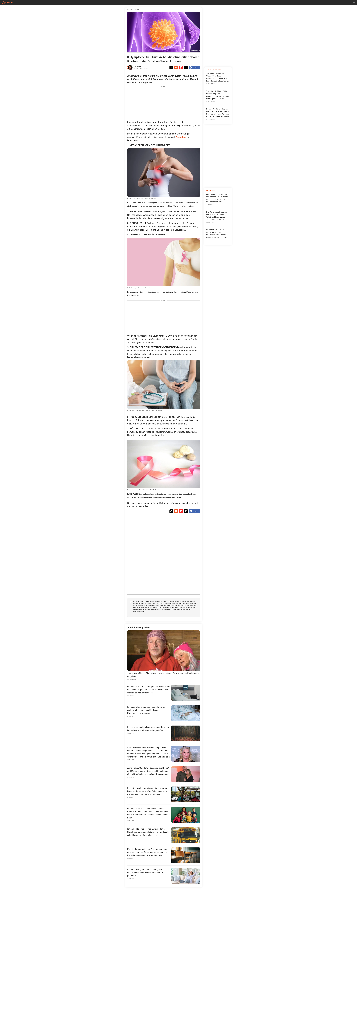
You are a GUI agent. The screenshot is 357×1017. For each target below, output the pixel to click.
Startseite (130, 9)
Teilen (196, 67)
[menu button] (354, 2)
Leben (138, 9)
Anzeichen (181, 136)
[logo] (7, 2)
